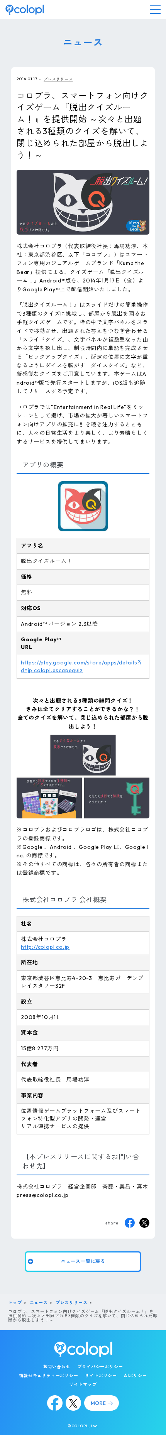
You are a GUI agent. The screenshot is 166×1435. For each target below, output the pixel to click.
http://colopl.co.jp (45, 946)
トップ (15, 1302)
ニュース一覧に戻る (83, 1261)
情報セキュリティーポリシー (48, 1375)
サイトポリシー (101, 1375)
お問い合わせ (57, 1366)
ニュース (39, 1302)
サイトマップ (83, 1384)
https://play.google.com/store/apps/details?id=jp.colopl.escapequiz (81, 666)
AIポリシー (135, 1375)
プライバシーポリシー (100, 1366)
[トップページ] (24, 10)
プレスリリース (58, 79)
